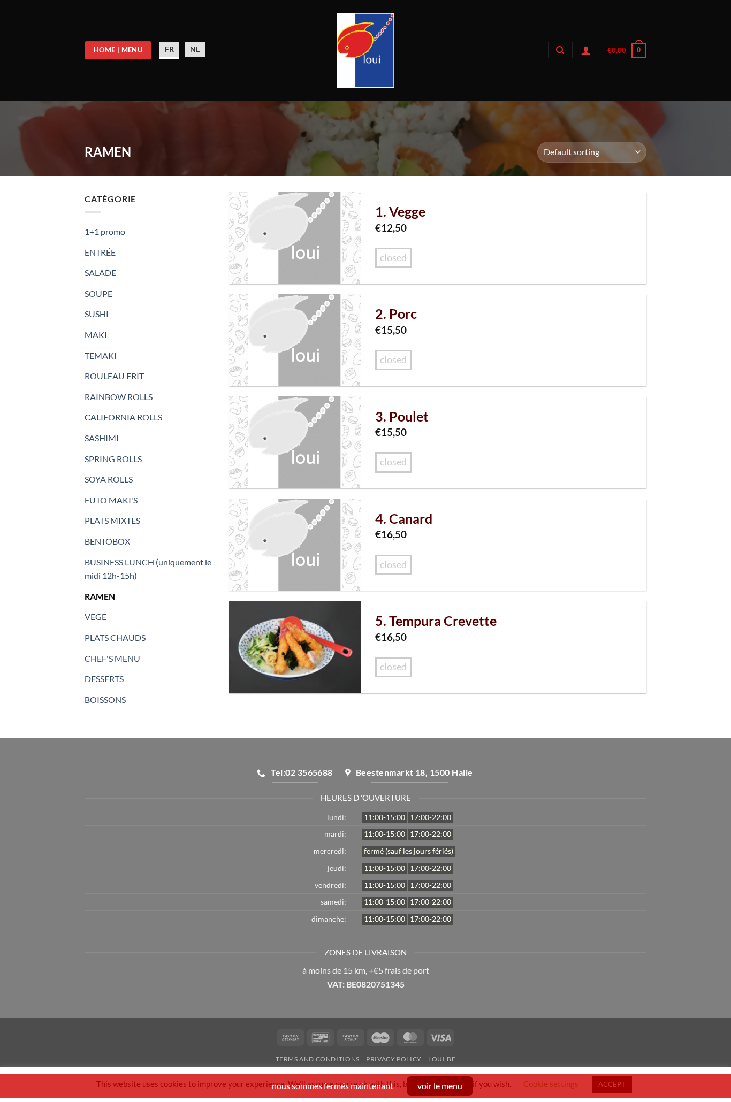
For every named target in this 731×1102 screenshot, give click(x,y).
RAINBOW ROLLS (119, 397)
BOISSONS (105, 699)
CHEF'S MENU (112, 658)
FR (169, 48)
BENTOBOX (107, 541)
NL (195, 48)
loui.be (441, 1059)
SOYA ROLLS (109, 479)
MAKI (96, 335)
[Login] (586, 50)
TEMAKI (101, 355)
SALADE (100, 272)
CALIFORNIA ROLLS (123, 417)
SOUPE (98, 293)
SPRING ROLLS (113, 459)
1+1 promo (105, 231)
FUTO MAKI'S (111, 500)
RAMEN (100, 596)
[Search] (560, 50)
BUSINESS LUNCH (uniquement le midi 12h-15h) (148, 569)
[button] (626, 50)
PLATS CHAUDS (115, 637)
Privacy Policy (394, 1059)
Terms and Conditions (318, 1059)
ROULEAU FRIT (114, 376)
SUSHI (97, 314)
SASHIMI (102, 438)
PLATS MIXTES (112, 520)
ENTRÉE (100, 252)
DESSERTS (104, 679)
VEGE (95, 616)
